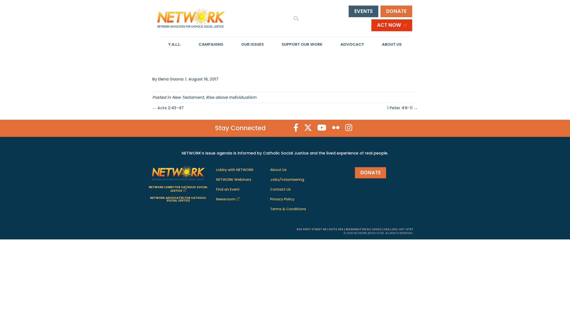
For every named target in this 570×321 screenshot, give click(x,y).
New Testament (188, 97)
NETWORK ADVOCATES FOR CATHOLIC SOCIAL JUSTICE (178, 199)
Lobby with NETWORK (235, 169)
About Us (392, 44)
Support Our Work (302, 44)
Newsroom (225, 199)
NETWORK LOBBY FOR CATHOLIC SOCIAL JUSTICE (178, 189)
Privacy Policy (282, 199)
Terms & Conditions (288, 209)
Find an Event (228, 189)
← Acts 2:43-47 (168, 108)
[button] (296, 18)
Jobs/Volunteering (287, 179)
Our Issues (252, 44)
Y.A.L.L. (174, 44)
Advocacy (352, 44)
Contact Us (280, 189)
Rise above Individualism (231, 97)
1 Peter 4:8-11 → (402, 108)
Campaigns (211, 44)
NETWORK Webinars (233, 179)
